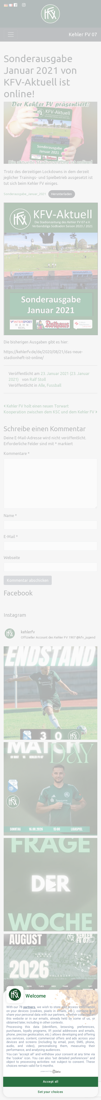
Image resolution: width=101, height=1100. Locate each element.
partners (29, 1007)
